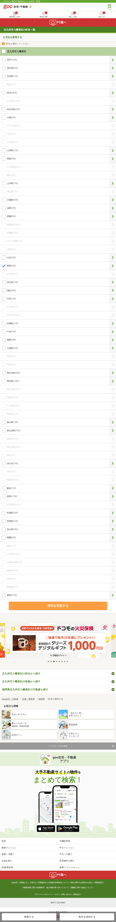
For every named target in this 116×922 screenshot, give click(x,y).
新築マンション (9, 847)
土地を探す (7, 860)
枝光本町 (112, 109)
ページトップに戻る (58, 746)
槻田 (112, 340)
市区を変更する (13, 37)
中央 (112, 332)
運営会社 (76, 894)
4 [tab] (56, 661)
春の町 (112, 422)
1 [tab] (48, 661)
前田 (112, 496)
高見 (112, 299)
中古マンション (67, 847)
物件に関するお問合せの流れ (81, 882)
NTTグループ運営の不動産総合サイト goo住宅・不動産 (21, 1)
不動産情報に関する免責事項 (33, 887)
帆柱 (112, 488)
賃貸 (4, 841)
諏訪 (112, 290)
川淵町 (112, 200)
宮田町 (112, 521)
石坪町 (112, 76)
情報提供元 (99, 882)
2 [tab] (51, 661)
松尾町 (112, 513)
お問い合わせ (66, 894)
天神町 (112, 348)
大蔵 (112, 118)
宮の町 (112, 529)
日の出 (112, 463)
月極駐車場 (65, 841)
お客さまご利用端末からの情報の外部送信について (49, 882)
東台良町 (112, 431)
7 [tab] (65, 661)
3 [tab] (54, 661)
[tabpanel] (58, 641)
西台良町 (112, 373)
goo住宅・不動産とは (19, 882)
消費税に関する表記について (81, 887)
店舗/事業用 (7, 867)
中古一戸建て (66, 854)
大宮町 (112, 150)
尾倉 (112, 159)
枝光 (112, 93)
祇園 (112, 216)
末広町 (112, 282)
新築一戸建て (8, 854)
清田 (112, 208)
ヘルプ (55, 894)
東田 (112, 595)
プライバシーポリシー (42, 894)
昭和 (112, 266)
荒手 (112, 60)
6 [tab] (62, 661)
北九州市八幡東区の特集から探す (21, 681)
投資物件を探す (67, 860)
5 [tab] (59, 661)
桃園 (112, 538)
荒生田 (112, 68)
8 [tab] (67, 661)
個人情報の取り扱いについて (57, 887)
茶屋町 (112, 323)
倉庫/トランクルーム (69, 867)
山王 (112, 258)
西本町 (112, 381)
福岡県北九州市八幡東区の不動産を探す (25, 689)
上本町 (112, 183)
